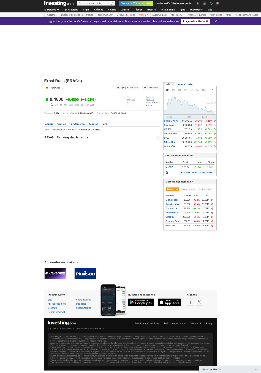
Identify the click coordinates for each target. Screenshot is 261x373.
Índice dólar (170, 146)
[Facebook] (190, 302)
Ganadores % (188, 189)
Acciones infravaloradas (246, 15)
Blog (50, 300)
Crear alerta (153, 87)
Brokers (151, 10)
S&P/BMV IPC (171, 121)
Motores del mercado (178, 181)
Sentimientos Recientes (64, 129)
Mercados (50, 9)
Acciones (52, 15)
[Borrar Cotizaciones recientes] (166, 171)
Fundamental (77, 123)
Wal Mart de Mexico (175, 208)
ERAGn (169, 167)
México (89, 15)
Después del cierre (126, 15)
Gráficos (98, 10)
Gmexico (170, 217)
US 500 (167, 129)
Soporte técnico (83, 308)
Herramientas (168, 10)
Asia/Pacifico (216, 15)
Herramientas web (57, 312)
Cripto (86, 10)
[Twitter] (199, 302)
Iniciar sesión (163, 3)
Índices (169, 84)
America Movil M (173, 204)
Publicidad (81, 304)
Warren (142, 15)
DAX (166, 138)
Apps (182, 10)
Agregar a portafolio (129, 87)
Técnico (138, 10)
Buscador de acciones (72, 15)
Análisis (125, 10)
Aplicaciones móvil (57, 304)
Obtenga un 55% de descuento (136, 3)
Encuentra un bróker (60, 262)
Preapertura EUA (105, 15)
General (49, 123)
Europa (202, 15)
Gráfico (61, 123)
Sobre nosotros (83, 300)
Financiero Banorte (175, 212)
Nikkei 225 (169, 142)
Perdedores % (205, 189)
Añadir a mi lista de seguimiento (198, 172)
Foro (47, 129)
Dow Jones (169, 125)
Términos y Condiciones (147, 323)
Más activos (172, 189)
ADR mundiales (159, 15)
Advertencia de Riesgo (201, 323)
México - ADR (177, 15)
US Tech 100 (170, 133)
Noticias (112, 10)
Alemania (150, 100)
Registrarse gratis (181, 3)
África (228, 15)
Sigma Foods (172, 200)
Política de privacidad (175, 323)
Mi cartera (72, 10)
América (192, 15)
